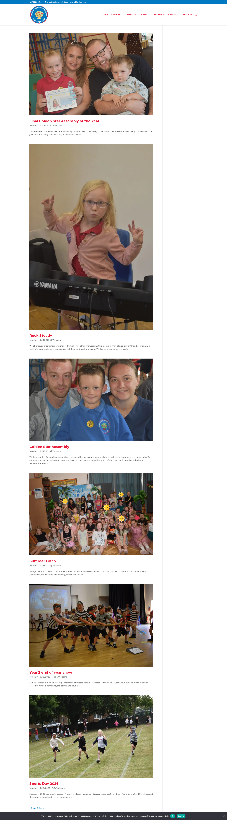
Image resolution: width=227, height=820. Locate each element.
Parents (129, 15)
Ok (173, 816)
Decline (181, 816)
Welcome (57, 125)
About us (115, 15)
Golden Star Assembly (49, 447)
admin (35, 125)
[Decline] (223, 816)
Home (105, 15)
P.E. (53, 788)
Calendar (144, 15)
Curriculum (157, 15)
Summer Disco (42, 561)
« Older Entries (36, 808)
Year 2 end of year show (50, 672)
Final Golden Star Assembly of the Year (64, 121)
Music (54, 677)
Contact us (187, 15)
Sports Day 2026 (44, 783)
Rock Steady (40, 335)
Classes (172, 15)
